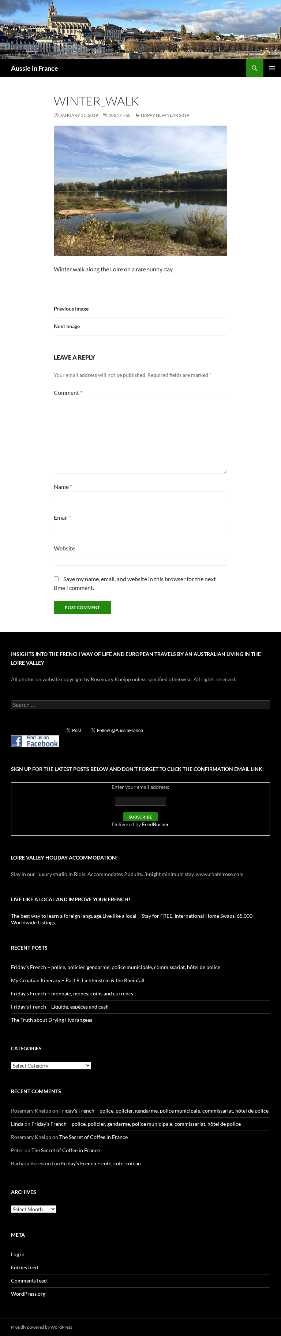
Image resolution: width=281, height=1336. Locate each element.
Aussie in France (34, 68)
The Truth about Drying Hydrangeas (51, 1020)
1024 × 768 (120, 115)
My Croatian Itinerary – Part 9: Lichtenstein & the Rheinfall (78, 980)
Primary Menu (272, 68)
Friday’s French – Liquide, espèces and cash (60, 1006)
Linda (17, 1124)
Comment (68, 392)
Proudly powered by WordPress (41, 1327)
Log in (18, 1254)
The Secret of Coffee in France (93, 1137)
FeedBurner (155, 824)
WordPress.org (28, 1294)
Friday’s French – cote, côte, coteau (101, 1163)
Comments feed (29, 1280)
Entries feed (24, 1267)
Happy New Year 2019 (165, 115)
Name (63, 486)
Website (64, 548)
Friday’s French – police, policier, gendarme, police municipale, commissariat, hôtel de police (115, 967)
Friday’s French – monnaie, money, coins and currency (72, 993)
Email (62, 517)
